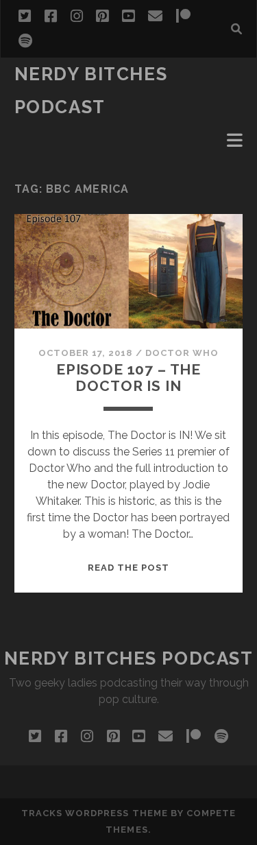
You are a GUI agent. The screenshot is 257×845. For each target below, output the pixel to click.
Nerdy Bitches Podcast (129, 658)
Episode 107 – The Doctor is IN (128, 377)
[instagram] (77, 16)
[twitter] (25, 16)
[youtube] (128, 16)
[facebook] (51, 16)
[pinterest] (102, 16)
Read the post (129, 567)
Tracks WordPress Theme (94, 813)
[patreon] (183, 16)
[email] (155, 16)
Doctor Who (182, 353)
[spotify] (25, 41)
